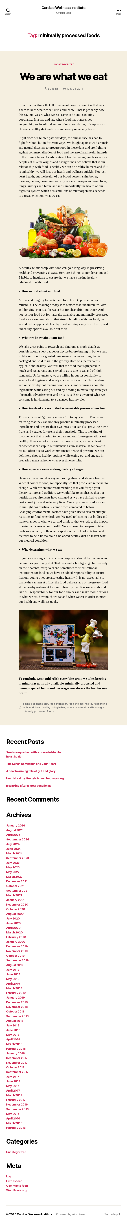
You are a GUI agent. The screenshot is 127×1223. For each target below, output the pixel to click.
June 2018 (13, 1030)
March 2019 (14, 988)
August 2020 (15, 913)
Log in (10, 1176)
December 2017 (17, 1058)
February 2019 (16, 993)
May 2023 (13, 867)
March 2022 (14, 876)
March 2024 (14, 853)
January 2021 (15, 900)
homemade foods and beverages (85, 707)
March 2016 (14, 1123)
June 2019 (13, 974)
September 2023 (17, 858)
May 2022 (13, 872)
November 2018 (17, 1006)
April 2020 (13, 927)
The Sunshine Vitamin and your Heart (31, 763)
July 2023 (13, 862)
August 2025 (15, 830)
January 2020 (15, 941)
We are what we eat (63, 76)
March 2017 (14, 1095)
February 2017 (16, 1099)
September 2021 (17, 890)
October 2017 (15, 1067)
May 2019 (12, 979)
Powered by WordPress (70, 1214)
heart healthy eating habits (50, 707)
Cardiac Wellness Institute (63, 8)
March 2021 (14, 895)
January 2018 (15, 1053)
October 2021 (15, 886)
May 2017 (12, 1086)
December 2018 (17, 1002)
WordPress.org (16, 1190)
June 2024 (13, 848)
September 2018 (17, 1016)
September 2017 (17, 1072)
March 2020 (14, 932)
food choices (76, 703)
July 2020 (13, 918)
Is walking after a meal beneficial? (28, 785)
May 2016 (12, 1113)
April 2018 (13, 1039)
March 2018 (14, 1044)
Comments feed (17, 1185)
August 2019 (14, 965)
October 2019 (15, 955)
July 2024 (13, 844)
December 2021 (17, 881)
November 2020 (17, 904)
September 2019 (17, 960)
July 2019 (12, 969)
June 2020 (13, 923)
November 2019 (17, 951)
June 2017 (13, 1081)
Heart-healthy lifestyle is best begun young (35, 778)
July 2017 (12, 1076)
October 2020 (15, 909)
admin (55, 88)
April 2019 (13, 983)
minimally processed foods (38, 711)
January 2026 (15, 825)
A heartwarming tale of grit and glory (31, 771)
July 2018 (12, 1025)
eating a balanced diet (35, 703)
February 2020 (16, 937)
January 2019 (15, 997)
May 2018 (12, 1034)
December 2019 (17, 946)
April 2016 (13, 1118)
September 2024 (17, 839)
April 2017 (13, 1090)
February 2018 (16, 1048)
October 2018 (15, 1011)
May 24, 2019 (75, 88)
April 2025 (13, 834)
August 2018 (14, 1020)
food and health (58, 703)
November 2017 (17, 1062)
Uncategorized (63, 64)
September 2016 (17, 1109)
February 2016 (16, 1127)
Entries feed (14, 1181)
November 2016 (17, 1104)
